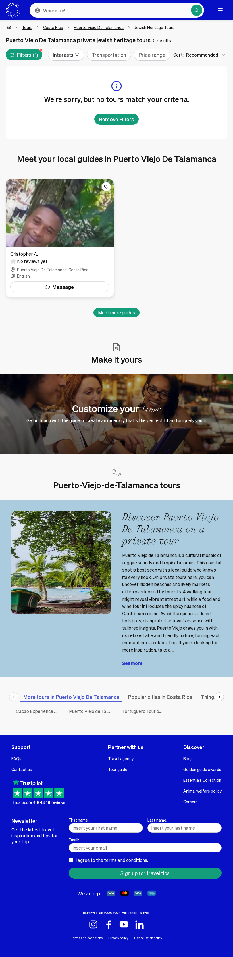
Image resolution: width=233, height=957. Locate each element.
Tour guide (117, 769)
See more (132, 663)
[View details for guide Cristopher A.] (60, 238)
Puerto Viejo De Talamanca (99, 27)
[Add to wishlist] (106, 186)
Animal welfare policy (202, 790)
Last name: (157, 819)
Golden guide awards (202, 769)
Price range (152, 54)
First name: (79, 819)
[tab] (71, 696)
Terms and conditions (87, 938)
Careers (190, 801)
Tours (27, 27)
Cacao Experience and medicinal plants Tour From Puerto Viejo (38, 711)
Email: (74, 839)
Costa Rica (53, 27)
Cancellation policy (148, 938)
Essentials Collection (202, 780)
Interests (63, 54)
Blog (187, 758)
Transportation (109, 54)
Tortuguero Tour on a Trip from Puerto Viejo (144, 711)
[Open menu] (220, 10)
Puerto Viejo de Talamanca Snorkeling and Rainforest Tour (91, 711)
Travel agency (121, 758)
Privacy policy (118, 938)
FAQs (16, 758)
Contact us (21, 769)
